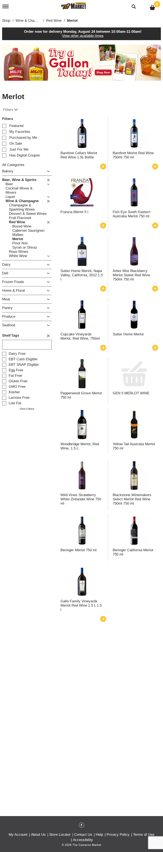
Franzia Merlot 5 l (74, 212)
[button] (81, 62)
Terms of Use (143, 835)
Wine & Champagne (31, 21)
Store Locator (60, 835)
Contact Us (83, 835)
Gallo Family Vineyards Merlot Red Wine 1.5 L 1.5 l (81, 605)
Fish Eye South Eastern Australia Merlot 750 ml (131, 214)
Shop (6, 21)
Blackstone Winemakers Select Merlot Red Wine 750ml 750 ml (132, 499)
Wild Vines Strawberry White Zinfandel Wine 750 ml (80, 499)
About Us (38, 835)
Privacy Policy (118, 835)
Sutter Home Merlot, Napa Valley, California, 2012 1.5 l (81, 275)
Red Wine (54, 21)
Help (99, 835)
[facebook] (81, 826)
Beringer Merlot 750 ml (78, 550)
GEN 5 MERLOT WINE (131, 393)
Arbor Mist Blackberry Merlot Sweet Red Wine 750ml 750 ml (131, 275)
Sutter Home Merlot (128, 334)
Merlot (72, 21)
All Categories (13, 165)
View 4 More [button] (27, 408)
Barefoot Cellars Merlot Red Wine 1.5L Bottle (78, 155)
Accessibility (83, 840)
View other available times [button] (83, 36)
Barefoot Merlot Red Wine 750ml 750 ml (133, 155)
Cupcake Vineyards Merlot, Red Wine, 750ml (80, 336)
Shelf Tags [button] (10, 335)
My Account (18, 835)
